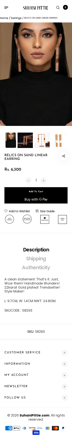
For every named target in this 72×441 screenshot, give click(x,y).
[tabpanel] (36, 74)
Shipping (36, 258)
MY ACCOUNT (16, 375)
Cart (65, 7)
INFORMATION (17, 363)
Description (36, 249)
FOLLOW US (15, 397)
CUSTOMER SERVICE (22, 352)
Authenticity (36, 267)
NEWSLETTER (16, 386)
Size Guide (47, 211)
